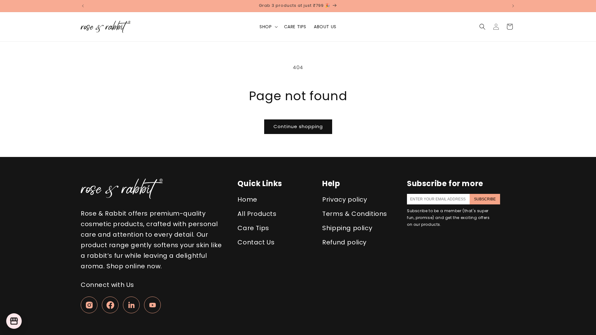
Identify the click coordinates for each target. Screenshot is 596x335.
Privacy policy (344, 199)
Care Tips (253, 228)
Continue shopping (298, 126)
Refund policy (344, 242)
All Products (256, 213)
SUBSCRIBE (485, 199)
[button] (268, 26)
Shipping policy (347, 228)
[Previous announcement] (83, 6)
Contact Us (255, 242)
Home (247, 199)
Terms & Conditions (354, 213)
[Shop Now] (14, 321)
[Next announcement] (513, 6)
